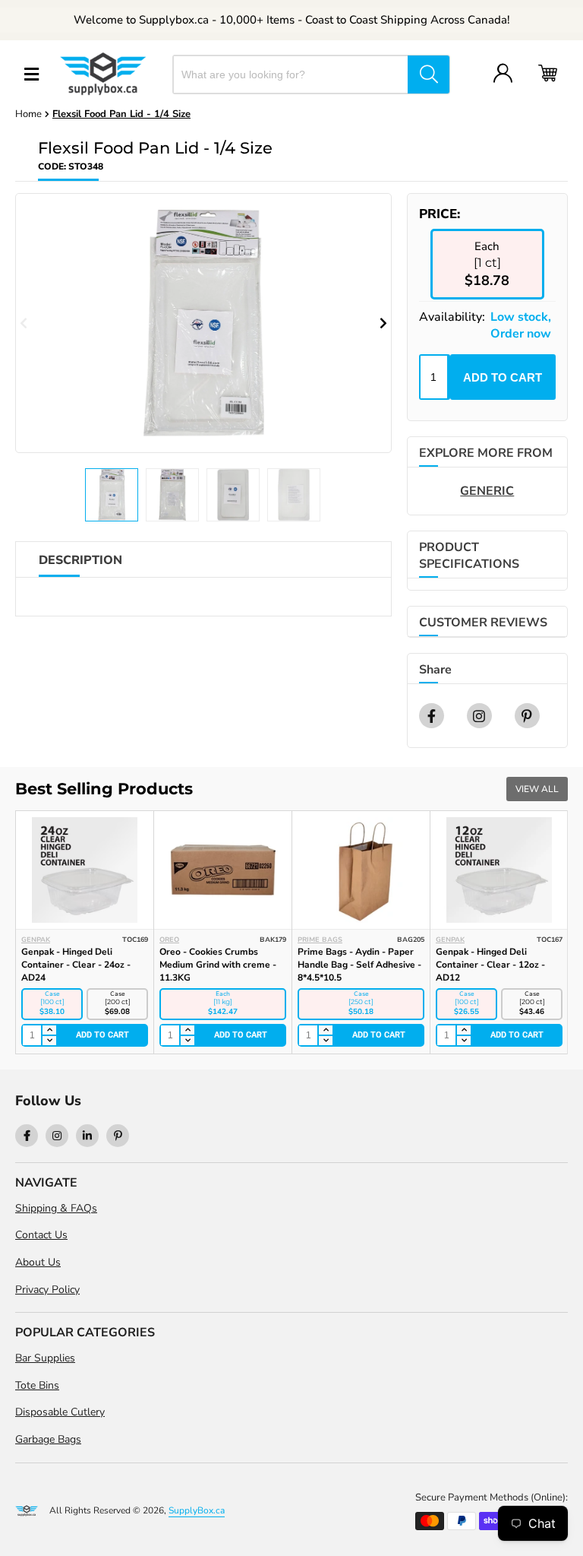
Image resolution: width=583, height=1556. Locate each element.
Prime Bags (320, 939)
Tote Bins (37, 1385)
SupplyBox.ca (197, 1510)
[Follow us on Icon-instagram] (57, 1135)
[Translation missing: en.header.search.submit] (428, 74)
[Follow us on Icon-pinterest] (117, 1135)
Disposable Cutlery (60, 1412)
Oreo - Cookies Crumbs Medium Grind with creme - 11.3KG (217, 965)
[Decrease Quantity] (48, 1040)
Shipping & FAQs (56, 1208)
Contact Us (41, 1235)
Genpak (35, 939)
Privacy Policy (47, 1289)
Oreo (169, 939)
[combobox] (291, 74)
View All (537, 789)
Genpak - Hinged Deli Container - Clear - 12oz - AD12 (490, 965)
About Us (38, 1262)
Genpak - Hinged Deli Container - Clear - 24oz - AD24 (76, 965)
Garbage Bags (48, 1439)
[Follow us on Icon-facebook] (26, 1135)
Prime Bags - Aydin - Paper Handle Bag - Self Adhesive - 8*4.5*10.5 (359, 965)
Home (28, 114)
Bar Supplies (45, 1358)
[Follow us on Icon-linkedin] (87, 1135)
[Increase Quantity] (48, 1030)
